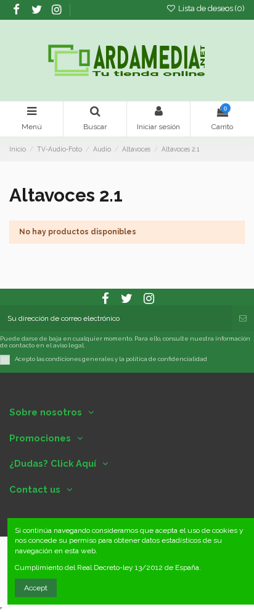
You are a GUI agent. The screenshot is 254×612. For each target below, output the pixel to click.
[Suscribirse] (243, 318)
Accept (35, 588)
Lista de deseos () (210, 8)
